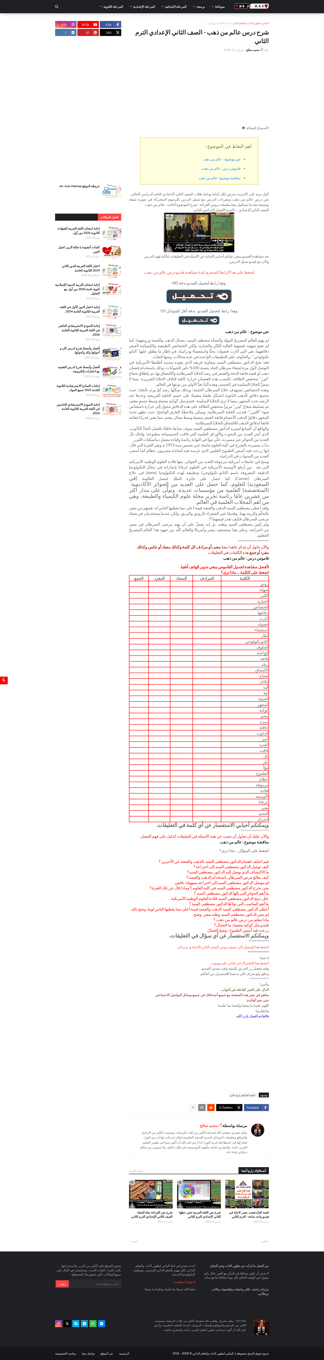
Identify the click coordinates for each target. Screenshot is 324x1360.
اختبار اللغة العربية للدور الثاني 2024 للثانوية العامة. (81, 268)
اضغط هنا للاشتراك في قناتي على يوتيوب (240, 963)
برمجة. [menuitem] (200, 6)
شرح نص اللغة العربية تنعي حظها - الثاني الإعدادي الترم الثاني (199, 1214)
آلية (265, 687)
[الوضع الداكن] (4, 680)
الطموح (262, 773)
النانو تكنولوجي (256, 641)
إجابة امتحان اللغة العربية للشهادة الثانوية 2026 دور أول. (79, 230)
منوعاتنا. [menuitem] (220, 6)
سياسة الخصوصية (65, 1353)
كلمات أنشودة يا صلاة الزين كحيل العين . (79, 249)
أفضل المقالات (109, 217)
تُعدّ (265, 692)
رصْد (264, 664)
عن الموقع (107, 1353)
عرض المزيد (136, 1170)
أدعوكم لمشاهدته (184, 1282)
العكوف (262, 647)
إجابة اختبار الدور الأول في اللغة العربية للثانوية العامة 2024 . (80, 309)
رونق (264, 583)
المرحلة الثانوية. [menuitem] (113, 6)
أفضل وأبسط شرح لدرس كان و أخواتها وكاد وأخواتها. (80, 350)
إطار (264, 635)
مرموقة (262, 784)
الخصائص (260, 606)
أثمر (265, 738)
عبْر (265, 761)
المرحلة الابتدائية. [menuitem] (175, 6)
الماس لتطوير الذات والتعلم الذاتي (250, 23)
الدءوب (262, 733)
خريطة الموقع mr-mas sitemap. (79, 186)
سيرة (264, 721)
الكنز (264, 595)
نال (265, 756)
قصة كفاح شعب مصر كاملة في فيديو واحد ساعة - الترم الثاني (249, 1214)
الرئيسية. (124, 1353)
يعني (264, 807)
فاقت (263, 750)
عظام (263, 779)
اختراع (263, 819)
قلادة (264, 790)
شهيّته (263, 589)
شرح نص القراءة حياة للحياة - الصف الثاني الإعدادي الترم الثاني (152, 1214)
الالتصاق (261, 670)
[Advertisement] (199, 89)
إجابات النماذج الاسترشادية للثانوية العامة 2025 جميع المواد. (78, 388)
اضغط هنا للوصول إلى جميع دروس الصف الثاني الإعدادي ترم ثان (223, 947)
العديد (263, 744)
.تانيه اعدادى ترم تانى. (242, 1095)
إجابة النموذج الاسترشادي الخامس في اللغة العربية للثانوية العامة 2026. (78, 409)
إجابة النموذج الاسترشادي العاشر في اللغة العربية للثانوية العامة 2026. (79, 330)
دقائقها (263, 612)
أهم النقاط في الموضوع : (228, 146)
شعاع (264, 675)
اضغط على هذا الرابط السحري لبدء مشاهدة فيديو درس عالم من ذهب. (198, 272)
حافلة (263, 727)
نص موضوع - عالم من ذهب (221, 159)
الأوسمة (261, 796)
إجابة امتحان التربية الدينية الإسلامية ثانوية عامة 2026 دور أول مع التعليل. (77, 289)
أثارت (263, 618)
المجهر (262, 704)
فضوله (263, 624)
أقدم (264, 1241)
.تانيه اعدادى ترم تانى (219, 23)
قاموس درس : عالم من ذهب (221, 168)
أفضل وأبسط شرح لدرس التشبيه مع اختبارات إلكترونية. (79, 369)
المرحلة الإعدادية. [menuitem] (144, 6)
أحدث (134, 1241)
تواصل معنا (88, 1353)
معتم (264, 715)
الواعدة (262, 652)
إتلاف (264, 681)
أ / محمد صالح (211, 1125)
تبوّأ (265, 767)
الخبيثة (263, 698)
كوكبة (263, 710)
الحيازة (262, 601)
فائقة (264, 658)
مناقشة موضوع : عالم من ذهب (219, 178)
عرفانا (263, 801)
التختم (263, 813)
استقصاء (261, 629)
